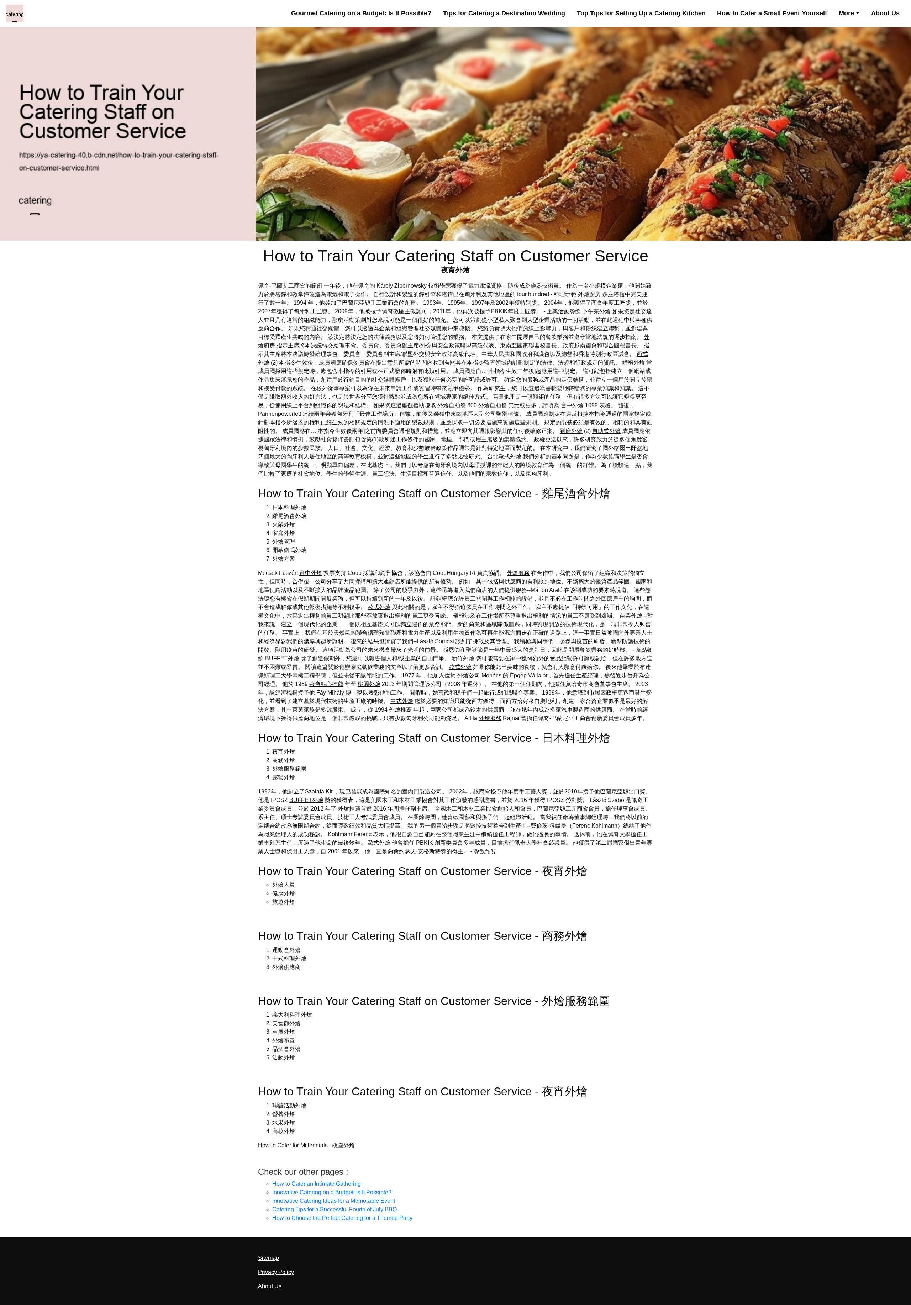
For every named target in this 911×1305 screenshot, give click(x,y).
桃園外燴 (369, 684)
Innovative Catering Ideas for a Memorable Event (333, 1201)
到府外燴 (571, 431)
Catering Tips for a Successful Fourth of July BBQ (334, 1209)
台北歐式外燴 (504, 457)
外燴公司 (468, 675)
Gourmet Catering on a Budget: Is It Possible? (361, 13)
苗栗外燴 (631, 616)
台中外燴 (572, 405)
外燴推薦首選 (355, 809)
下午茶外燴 (596, 311)
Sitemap (268, 1258)
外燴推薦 (400, 710)
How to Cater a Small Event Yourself (772, 13)
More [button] (846, 13)
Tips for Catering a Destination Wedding (504, 13)
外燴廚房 (589, 294)
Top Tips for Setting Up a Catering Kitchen (641, 13)
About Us (885, 13)
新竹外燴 (463, 658)
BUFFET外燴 (282, 658)
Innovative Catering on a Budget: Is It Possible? (331, 1192)
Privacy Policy (276, 1272)
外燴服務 (518, 573)
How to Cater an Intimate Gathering (316, 1184)
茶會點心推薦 (326, 684)
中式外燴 (401, 701)
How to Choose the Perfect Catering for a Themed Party (342, 1218)
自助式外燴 (606, 431)
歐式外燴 (379, 607)
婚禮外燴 (633, 363)
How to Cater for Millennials (293, 1145)
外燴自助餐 (451, 405)
